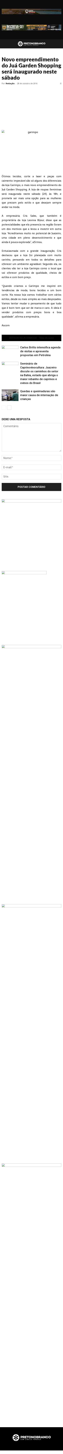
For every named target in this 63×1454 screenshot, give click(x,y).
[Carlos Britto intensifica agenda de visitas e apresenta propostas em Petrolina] (10, 351)
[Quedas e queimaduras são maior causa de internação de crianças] (10, 395)
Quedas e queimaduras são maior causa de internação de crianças (39, 395)
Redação (10, 83)
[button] (58, 43)
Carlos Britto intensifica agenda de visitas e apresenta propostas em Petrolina (40, 351)
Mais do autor (46, 338)
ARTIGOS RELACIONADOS (23, 338)
